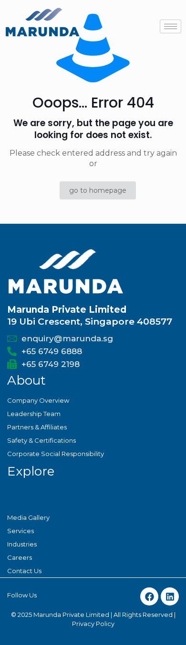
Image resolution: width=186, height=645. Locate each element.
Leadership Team (34, 413)
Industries (22, 544)
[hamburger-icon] (170, 26)
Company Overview (38, 400)
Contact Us (24, 571)
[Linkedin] (170, 596)
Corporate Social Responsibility (55, 453)
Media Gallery (28, 517)
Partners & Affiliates (37, 427)
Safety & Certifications (41, 440)
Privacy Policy (93, 623)
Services (20, 531)
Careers (19, 557)
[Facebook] (149, 596)
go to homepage (97, 190)
